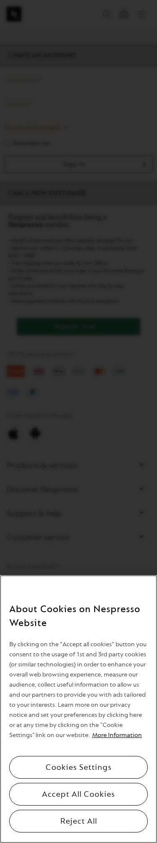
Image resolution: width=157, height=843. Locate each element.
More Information (117, 735)
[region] (78, 709)
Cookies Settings (79, 767)
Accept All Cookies (78, 794)
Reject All (78, 821)
